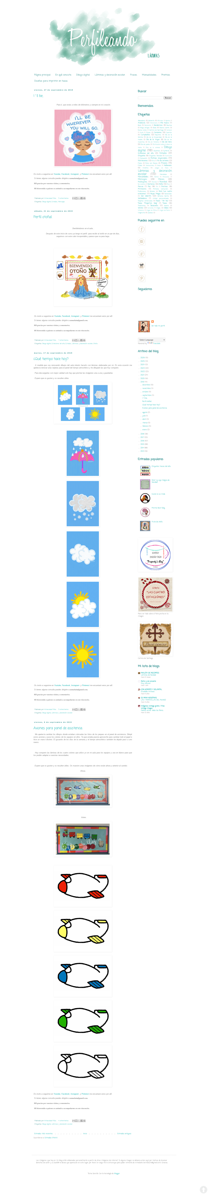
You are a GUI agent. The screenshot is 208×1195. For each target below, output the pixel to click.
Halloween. (168, 165)
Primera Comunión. (160, 189)
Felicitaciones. (143, 160)
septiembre (147, 395)
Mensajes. (61, 202)
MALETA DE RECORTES (150, 673)
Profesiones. (142, 191)
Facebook (65, 174)
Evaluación (143, 158)
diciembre (146, 385)
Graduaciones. (150, 166)
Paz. (149, 186)
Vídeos (166, 208)
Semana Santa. (163, 196)
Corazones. (158, 132)
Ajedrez (168, 121)
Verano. (140, 208)
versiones (151, 208)
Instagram (75, 174)
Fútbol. (140, 165)
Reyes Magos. (155, 194)
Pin (157, 187)
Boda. (154, 128)
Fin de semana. (163, 160)
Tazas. (165, 203)
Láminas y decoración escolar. (110, 75)
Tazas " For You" (162, 201)
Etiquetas (141, 155)
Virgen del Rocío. (164, 210)
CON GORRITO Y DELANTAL (151, 689)
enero (144, 430)
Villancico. (141, 210)
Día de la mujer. (153, 139)
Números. (151, 184)
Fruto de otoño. (157, 522)
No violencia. (141, 184)
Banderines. (158, 125)
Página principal (42, 75)
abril (144, 419)
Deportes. (158, 135)
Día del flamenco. (153, 142)
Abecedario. (141, 121)
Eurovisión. (168, 156)
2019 (143, 382)
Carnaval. (169, 130)
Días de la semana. (153, 148)
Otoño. (95, 343)
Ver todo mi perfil (158, 326)
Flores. (140, 163)
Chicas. (148, 132)
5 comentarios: (63, 198)
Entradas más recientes (43, 1133)
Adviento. (151, 121)
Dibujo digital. (83, 75)
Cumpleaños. (145, 135)
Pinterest (85, 174)
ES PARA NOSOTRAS (149, 698)
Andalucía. (141, 123)
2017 (142, 437)
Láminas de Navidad (148, 675)
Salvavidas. (168, 194)
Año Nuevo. (164, 123)
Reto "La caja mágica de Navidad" (161, 481)
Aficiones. (160, 121)
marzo (145, 423)
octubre (145, 392)
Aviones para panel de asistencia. (58, 728)
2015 (143, 444)
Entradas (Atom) (51, 1138)
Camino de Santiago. (156, 130)
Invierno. (145, 168)
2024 (143, 364)
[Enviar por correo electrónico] (73, 198)
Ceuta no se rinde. (158, 494)
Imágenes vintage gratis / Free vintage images (153, 707)
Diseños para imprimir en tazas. (51, 81)
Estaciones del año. (58, 343)
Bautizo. (169, 125)
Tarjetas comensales (145, 201)
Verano (166, 206)
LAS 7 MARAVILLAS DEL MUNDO (153, 700)
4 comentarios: (63, 1121)
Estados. (54, 202)
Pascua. (140, 186)
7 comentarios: (63, 340)
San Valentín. (146, 196)
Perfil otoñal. (43, 217)
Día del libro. (167, 142)
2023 (143, 368)
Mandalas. (163, 174)
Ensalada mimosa (147, 691)
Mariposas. (166, 177)
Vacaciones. (154, 205)
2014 (142, 448)
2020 (143, 378)
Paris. (168, 184)
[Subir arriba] (203, 1190)
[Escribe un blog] (76, 198)
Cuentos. (169, 132)
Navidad (154, 182)
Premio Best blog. (158, 508)
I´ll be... (39, 96)
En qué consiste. (63, 75)
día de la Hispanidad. (154, 137)
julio (144, 416)
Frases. (133, 75)
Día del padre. (145, 144)
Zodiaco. (150, 213)
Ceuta (141, 133)
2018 (143, 434)
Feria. (153, 161)
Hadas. (159, 166)
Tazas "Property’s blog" (147, 203)
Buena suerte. (165, 128)
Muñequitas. (142, 182)
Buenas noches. (142, 130)
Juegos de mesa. (161, 168)
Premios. (165, 75)
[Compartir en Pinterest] (84, 198)
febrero (145, 426)
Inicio (85, 1133)
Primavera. (142, 189)
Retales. (152, 191)
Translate (156, 343)
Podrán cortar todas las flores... (152, 710)
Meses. (161, 179)
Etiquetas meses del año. (161, 466)
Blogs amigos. (145, 128)
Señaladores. (142, 198)
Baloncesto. (148, 125)
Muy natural (145, 683)
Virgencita (141, 213)
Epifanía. (166, 151)
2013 (143, 451)
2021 (143, 375)
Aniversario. (153, 123)
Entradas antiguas (124, 1133)
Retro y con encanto (148, 681)
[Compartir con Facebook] (81, 198)
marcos (156, 177)
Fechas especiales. (159, 158)
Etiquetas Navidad (155, 156)
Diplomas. (157, 151)
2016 (143, 441)
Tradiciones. (142, 206)
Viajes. (158, 208)
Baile (139, 125)
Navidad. (163, 181)
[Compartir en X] (79, 198)
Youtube (57, 174)
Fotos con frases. (151, 163)
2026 (143, 358)
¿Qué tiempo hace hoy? (51, 359)
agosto (145, 412)
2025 (143, 361)
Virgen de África (151, 210)
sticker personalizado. (161, 198)
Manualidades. (149, 75)
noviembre (146, 388)
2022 (143, 371)
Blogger (117, 1173)
